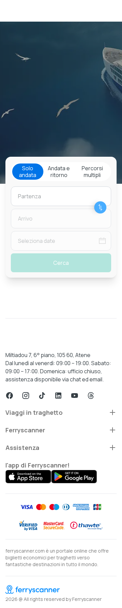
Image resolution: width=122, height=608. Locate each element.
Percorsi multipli (92, 171)
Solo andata (27, 171)
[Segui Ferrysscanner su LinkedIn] (58, 395)
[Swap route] (100, 207)
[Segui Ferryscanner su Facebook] (9, 395)
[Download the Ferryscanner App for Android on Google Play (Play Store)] (74, 476)
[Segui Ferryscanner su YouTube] (74, 395)
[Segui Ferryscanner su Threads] (91, 395)
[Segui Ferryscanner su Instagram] (26, 395)
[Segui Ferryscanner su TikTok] (42, 395)
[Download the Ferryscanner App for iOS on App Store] (28, 476)
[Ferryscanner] (61, 589)
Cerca (61, 263)
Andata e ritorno (59, 171)
